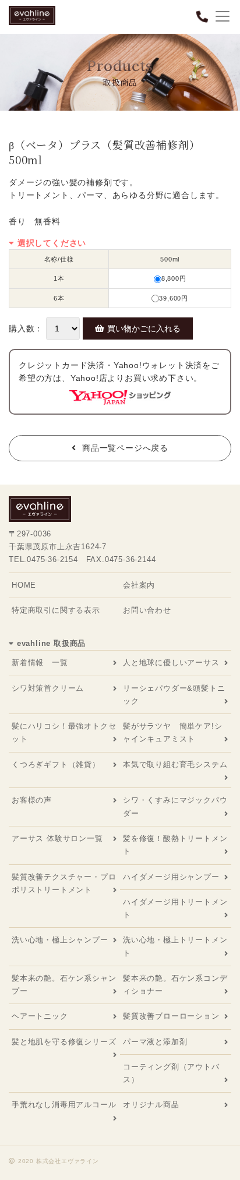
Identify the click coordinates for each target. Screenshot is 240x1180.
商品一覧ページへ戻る (125, 448)
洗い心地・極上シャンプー (60, 940)
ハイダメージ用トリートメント (175, 908)
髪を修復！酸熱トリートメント (175, 845)
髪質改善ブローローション (171, 1016)
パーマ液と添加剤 (155, 1042)
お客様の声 (32, 800)
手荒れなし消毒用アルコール (64, 1105)
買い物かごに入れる (144, 328)
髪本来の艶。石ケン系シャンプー (64, 984)
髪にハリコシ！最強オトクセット (64, 732)
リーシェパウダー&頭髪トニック (174, 694)
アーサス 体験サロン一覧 (57, 839)
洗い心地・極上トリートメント (175, 946)
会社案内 (139, 585)
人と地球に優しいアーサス (171, 663)
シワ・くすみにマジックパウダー (175, 806)
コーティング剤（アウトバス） (171, 1073)
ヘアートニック (40, 1016)
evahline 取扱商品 (51, 644)
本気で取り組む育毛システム (175, 765)
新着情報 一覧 (40, 663)
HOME (24, 585)
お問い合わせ (147, 610)
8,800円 (173, 278)
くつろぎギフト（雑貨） (56, 765)
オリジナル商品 (151, 1105)
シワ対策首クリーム (48, 688)
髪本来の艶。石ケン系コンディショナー (175, 984)
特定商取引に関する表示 (56, 610)
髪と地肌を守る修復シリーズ (64, 1042)
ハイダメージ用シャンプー (171, 877)
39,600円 (173, 298)
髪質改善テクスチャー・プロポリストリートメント (64, 883)
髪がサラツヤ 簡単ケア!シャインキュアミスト (172, 732)
